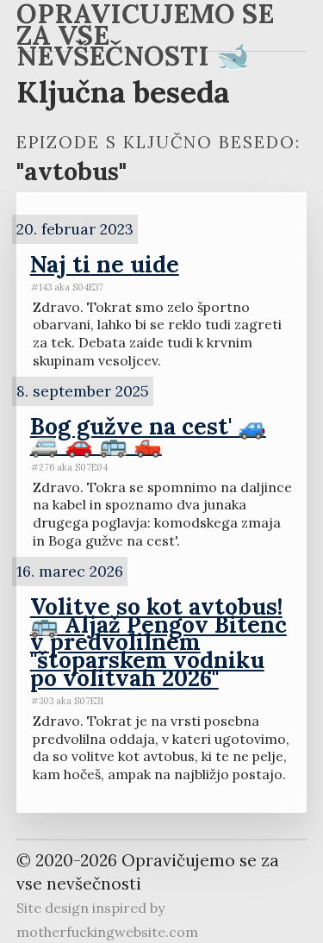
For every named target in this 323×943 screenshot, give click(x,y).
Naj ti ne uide (104, 263)
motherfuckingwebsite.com (107, 931)
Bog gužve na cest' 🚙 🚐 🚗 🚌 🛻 (148, 435)
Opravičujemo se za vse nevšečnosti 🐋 (145, 37)
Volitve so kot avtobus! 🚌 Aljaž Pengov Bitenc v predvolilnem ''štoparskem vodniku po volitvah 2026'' (158, 641)
